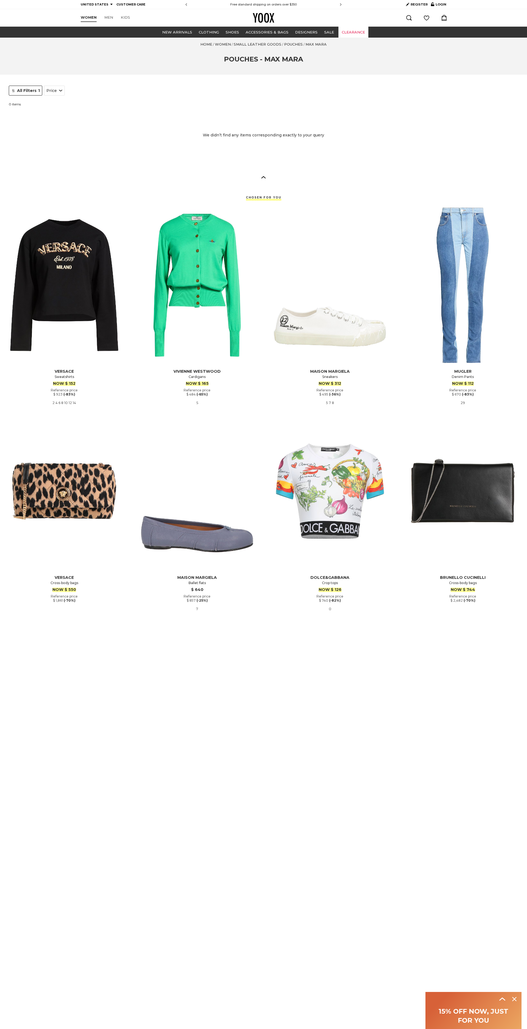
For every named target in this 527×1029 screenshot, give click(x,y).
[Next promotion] (341, 4)
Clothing (209, 32)
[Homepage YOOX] (263, 18)
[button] (263, 177)
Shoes (232, 32)
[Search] (408, 17)
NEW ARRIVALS (177, 32)
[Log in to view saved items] (426, 17)
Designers (306, 32)
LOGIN (438, 5)
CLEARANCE (353, 32)
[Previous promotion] (186, 4)
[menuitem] (89, 17)
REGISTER (419, 4)
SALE (329, 32)
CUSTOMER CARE (130, 4)
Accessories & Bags (267, 32)
